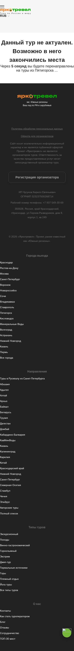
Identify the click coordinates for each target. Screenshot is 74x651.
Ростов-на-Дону (9, 268)
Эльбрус (5, 501)
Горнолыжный (8, 550)
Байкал (4, 406)
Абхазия (5, 384)
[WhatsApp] (40, 117)
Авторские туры (9, 507)
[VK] (26, 117)
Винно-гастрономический (15, 545)
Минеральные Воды (12, 324)
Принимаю (37, 646)
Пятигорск (6, 312)
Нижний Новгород (10, 340)
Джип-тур (5, 562)
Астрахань (6, 335)
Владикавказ (7, 301)
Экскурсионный (9, 534)
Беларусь (5, 412)
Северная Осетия (10, 485)
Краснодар (6, 262)
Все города (6, 357)
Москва (4, 273)
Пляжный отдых (9, 578)
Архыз (3, 401)
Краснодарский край (12, 468)
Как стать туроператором (15, 616)
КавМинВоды (7, 440)
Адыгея (4, 389)
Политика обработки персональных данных (37, 128)
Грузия (4, 417)
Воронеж (5, 284)
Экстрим (5, 556)
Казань (4, 346)
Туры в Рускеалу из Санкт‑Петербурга (22, 378)
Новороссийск (8, 290)
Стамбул (5, 490)
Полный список (9, 513)
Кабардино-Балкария (12, 434)
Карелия (5, 457)
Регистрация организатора (37, 177)
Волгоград (6, 329)
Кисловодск (6, 318)
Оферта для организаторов (37, 136)
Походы (4, 539)
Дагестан (5, 423)
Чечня (3, 496)
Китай (3, 462)
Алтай (3, 395)
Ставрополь (7, 307)
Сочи (3, 296)
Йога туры (6, 584)
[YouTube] (47, 117)
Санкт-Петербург (10, 279)
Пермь (4, 352)
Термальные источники (13, 567)
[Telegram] (33, 117)
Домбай (4, 429)
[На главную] (15, 10)
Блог (2, 621)
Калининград (7, 451)
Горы (3, 573)
